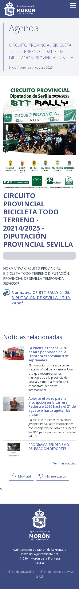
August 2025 (43, 67)
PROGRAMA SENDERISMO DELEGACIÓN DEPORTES (48, 446)
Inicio (12, 67)
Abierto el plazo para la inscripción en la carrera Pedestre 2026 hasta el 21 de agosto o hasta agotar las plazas (52, 406)
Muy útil (24, 476)
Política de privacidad (19, 572)
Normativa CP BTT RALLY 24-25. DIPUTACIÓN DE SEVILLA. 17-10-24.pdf (41, 297)
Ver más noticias (64, 463)
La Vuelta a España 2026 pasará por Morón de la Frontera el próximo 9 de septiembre (48, 354)
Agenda (25, 67)
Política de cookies (50, 572)
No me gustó (55, 476)
